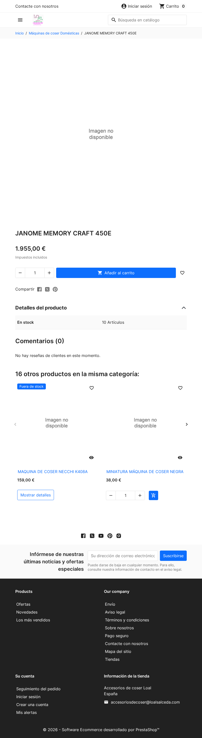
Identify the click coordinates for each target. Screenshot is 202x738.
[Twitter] (92, 536)
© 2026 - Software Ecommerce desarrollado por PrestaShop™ (101, 729)
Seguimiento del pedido (38, 688)
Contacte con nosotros (36, 6)
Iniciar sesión (28, 696)
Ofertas (23, 604)
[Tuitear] (47, 288)
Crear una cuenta (32, 704)
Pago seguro (117, 635)
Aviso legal (115, 612)
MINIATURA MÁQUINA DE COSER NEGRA (145, 471)
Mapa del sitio (118, 651)
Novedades (26, 612)
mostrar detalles (35, 494)
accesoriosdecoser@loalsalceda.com (145, 702)
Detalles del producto (41, 308)
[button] (136, 6)
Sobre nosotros (119, 627)
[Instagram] (119, 536)
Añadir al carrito (116, 272)
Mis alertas (26, 712)
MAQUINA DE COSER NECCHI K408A (53, 471)
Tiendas (112, 659)
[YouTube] (101, 536)
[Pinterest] (55, 288)
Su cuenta (24, 676)
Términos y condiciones (127, 619)
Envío (110, 604)
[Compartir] (39, 288)
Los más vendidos (33, 619)
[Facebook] (83, 536)
